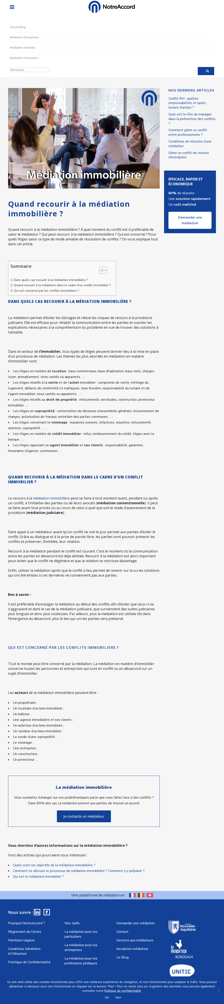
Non (118, 997)
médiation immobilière (51, 498)
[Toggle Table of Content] (101, 270)
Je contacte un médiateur (83, 816)
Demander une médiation (190, 220)
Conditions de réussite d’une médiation (190, 143)
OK (107, 997)
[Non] (218, 990)
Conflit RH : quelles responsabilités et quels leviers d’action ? (187, 103)
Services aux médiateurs (135, 940)
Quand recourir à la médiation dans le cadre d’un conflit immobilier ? (63, 285)
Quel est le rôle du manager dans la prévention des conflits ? (191, 119)
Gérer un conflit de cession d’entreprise (188, 155)
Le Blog (122, 957)
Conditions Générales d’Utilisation (24, 951)
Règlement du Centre (24, 931)
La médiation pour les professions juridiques (81, 961)
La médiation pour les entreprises (81, 947)
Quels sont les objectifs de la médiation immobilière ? (54, 865)
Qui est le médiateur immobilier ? (38, 876)
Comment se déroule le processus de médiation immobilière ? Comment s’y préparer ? (79, 870)
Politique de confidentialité (122, 990)
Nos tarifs (72, 923)
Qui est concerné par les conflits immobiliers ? (46, 290)
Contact (122, 931)
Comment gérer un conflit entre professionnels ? (187, 132)
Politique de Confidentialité (29, 962)
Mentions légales (21, 940)
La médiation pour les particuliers (81, 934)
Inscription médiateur (132, 948)
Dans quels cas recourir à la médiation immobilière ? (51, 280)
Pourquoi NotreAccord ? (26, 923)
